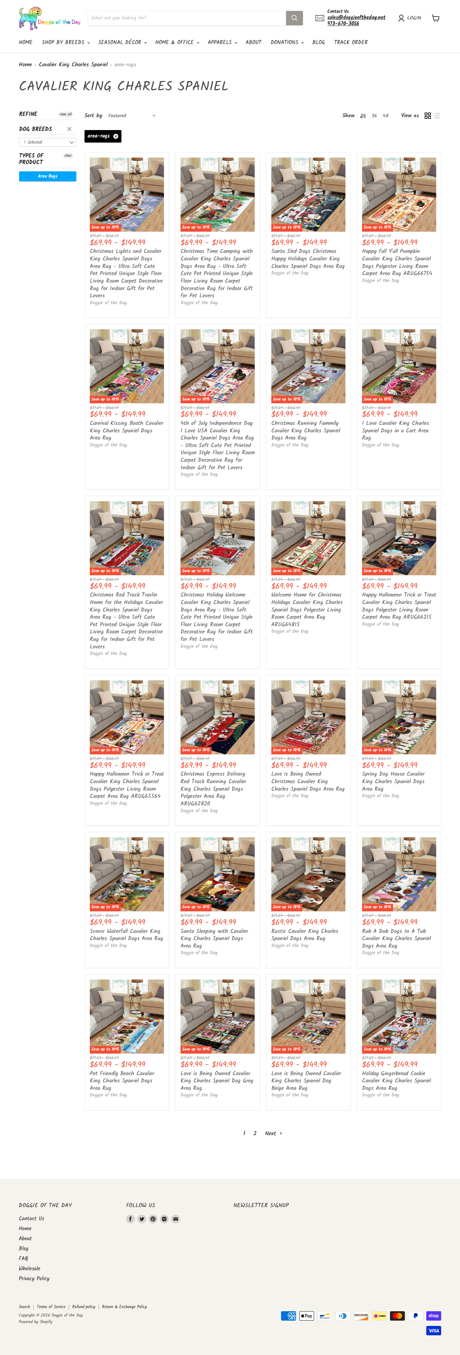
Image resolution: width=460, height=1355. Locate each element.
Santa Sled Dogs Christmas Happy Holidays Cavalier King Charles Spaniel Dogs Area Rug (308, 259)
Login (414, 18)
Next (271, 1133)
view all (66, 114)
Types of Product (31, 159)
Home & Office (175, 42)
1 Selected (33, 142)
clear (70, 129)
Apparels (221, 42)
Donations (285, 42)
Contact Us (31, 1219)
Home (26, 42)
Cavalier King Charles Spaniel (73, 65)
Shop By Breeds (64, 42)
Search (24, 1307)
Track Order (351, 42)
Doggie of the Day (108, 303)
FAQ (23, 1259)
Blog (318, 42)
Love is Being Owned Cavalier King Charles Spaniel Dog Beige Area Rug (306, 1081)
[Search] (294, 18)
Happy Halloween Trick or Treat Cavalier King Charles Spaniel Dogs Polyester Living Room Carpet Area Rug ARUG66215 (399, 606)
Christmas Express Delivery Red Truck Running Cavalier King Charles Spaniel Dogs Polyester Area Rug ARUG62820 (213, 789)
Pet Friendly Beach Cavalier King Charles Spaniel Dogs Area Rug (122, 1081)
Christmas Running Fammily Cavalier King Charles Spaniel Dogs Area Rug (305, 431)
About (253, 42)
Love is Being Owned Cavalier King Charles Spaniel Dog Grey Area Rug (217, 1081)
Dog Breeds (35, 129)
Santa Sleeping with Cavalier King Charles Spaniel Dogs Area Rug (214, 939)
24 (363, 116)
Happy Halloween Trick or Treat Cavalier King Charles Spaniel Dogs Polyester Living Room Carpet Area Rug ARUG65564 (127, 785)
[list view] (436, 115)
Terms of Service (51, 1307)
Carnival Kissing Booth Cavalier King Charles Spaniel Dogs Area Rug (126, 431)
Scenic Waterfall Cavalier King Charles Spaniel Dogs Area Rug (126, 935)
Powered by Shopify (35, 1322)
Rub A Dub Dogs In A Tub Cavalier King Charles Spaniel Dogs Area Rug (396, 939)
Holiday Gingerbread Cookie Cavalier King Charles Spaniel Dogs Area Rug (396, 1081)
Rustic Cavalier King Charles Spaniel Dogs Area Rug (304, 935)
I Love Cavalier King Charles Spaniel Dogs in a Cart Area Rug (395, 431)
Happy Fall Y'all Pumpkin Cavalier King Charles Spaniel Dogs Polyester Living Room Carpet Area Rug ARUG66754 (397, 262)
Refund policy (83, 1307)
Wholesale (29, 1269)
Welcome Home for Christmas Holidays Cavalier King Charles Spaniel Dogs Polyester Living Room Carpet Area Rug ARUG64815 (307, 610)
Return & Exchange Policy (124, 1307)
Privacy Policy (34, 1279)
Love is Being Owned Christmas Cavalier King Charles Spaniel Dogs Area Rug (308, 781)
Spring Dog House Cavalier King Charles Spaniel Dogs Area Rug (393, 781)
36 (374, 116)
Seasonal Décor (120, 42)
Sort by (93, 116)
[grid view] (427, 115)
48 (386, 116)
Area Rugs (48, 176)
